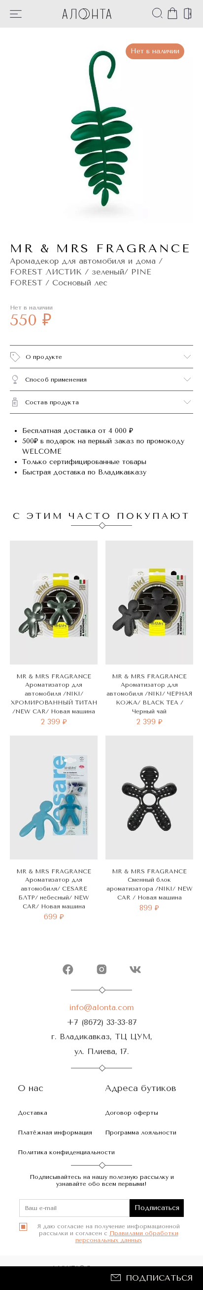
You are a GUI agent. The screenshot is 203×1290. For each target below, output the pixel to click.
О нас (30, 1088)
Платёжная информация (55, 1132)
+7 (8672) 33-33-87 (102, 1022)
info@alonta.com (101, 1007)
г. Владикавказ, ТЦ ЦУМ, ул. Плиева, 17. (101, 1043)
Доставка (32, 1112)
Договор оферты (131, 1112)
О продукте (44, 356)
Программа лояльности (140, 1132)
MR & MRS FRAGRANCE (100, 248)
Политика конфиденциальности (66, 1152)
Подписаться (159, 1278)
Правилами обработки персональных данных (126, 1237)
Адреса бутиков (140, 1088)
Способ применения (56, 379)
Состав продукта (52, 402)
